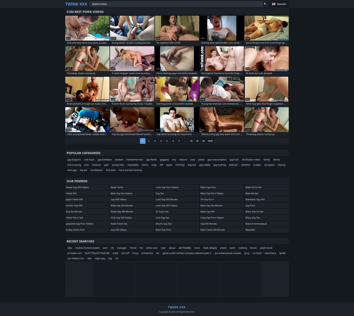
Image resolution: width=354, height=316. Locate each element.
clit (112, 247)
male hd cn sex (253, 187)
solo (86, 164)
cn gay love (162, 211)
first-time (111, 170)
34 (191, 141)
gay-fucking (220, 164)
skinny (276, 159)
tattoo (145, 164)
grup (246, 253)
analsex (119, 159)
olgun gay (100, 258)
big (110, 258)
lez (157, 253)
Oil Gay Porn (207, 199)
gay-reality (204, 164)
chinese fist (147, 253)
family (266, 159)
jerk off (125, 253)
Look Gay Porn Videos (167, 187)
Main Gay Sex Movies (211, 205)
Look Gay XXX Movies (167, 199)
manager (122, 247)
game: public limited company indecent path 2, (187, 253)
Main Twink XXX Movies (213, 229)
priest (223, 247)
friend (133, 247)
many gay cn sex (254, 211)
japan (169, 164)
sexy (192, 159)
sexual (172, 247)
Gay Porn (250, 205)
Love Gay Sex (162, 217)
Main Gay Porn (163, 229)
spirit (232, 247)
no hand (257, 253)
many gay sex (252, 217)
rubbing (242, 247)
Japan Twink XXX (74, 199)
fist (141, 247)
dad (89, 258)
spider (282, 253)
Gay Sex (160, 193)
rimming (179, 164)
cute (163, 247)
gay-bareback (105, 159)
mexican (96, 164)
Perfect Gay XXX (74, 205)
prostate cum (74, 253)
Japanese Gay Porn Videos (79, 223)
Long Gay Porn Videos (212, 217)
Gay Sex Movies (74, 211)
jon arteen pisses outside (228, 253)
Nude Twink (117, 187)
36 (203, 141)
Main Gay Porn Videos (212, 193)
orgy (154, 164)
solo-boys (89, 159)
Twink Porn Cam (74, 217)
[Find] (265, 4)
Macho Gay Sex (164, 223)
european (269, 164)
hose (197, 247)
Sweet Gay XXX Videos (77, 187)
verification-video (251, 159)
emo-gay (72, 170)
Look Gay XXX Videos (166, 205)
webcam (233, 164)
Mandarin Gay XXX (255, 199)
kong (135, 253)
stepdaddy (132, 164)
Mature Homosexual (256, 223)
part (105, 247)
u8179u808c (185, 247)
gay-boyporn (74, 159)
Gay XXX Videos (119, 199)
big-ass (83, 170)
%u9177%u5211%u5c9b (97, 253)
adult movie (266, 247)
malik (115, 253)
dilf (161, 164)
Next (210, 141)
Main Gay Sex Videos (121, 193)
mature (183, 159)
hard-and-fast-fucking (130, 170)
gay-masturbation (217, 159)
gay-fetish (151, 159)
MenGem (250, 229)
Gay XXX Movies (209, 223)
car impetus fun (75, 258)
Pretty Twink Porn (75, 229)
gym (106, 164)
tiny (174, 159)
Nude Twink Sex (119, 223)
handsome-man (134, 159)
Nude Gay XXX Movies (122, 211)
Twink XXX (71, 193)
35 (197, 141)
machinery (270, 253)
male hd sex (251, 193)
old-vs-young (74, 164)
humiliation (97, 170)
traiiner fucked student (88, 247)
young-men (118, 164)
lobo (69, 247)
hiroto (253, 247)
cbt (116, 258)
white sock (152, 247)
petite (201, 159)
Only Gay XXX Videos (121, 217)
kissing (281, 164)
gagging (164, 159)
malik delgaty (210, 247)
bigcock (192, 164)
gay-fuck (234, 159)
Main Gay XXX (208, 211)
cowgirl (257, 164)
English (281, 4)
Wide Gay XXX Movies (122, 205)
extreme (245, 164)
